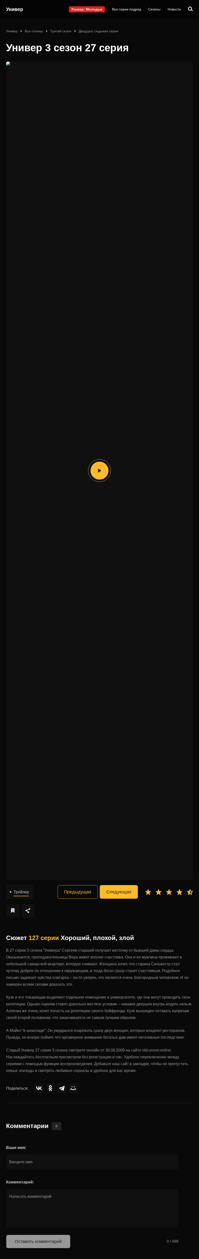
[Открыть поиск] (190, 9)
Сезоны (154, 9)
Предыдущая (77, 891)
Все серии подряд (126, 9)
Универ (14, 9)
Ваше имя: (16, 1148)
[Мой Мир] (73, 1088)
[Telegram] (61, 1088)
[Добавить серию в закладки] (12, 910)
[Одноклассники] (50, 1088)
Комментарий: (20, 1182)
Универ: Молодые (86, 9)
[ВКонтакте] (39, 1088)
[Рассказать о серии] (28, 910)
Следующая (118, 891)
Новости (174, 9)
